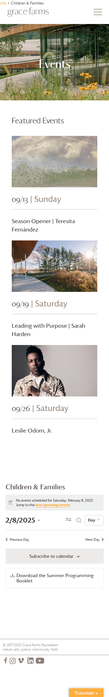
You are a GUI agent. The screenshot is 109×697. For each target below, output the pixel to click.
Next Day (92, 539)
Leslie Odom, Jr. (32, 430)
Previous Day (19, 539)
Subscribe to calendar (51, 556)
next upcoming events (52, 504)
